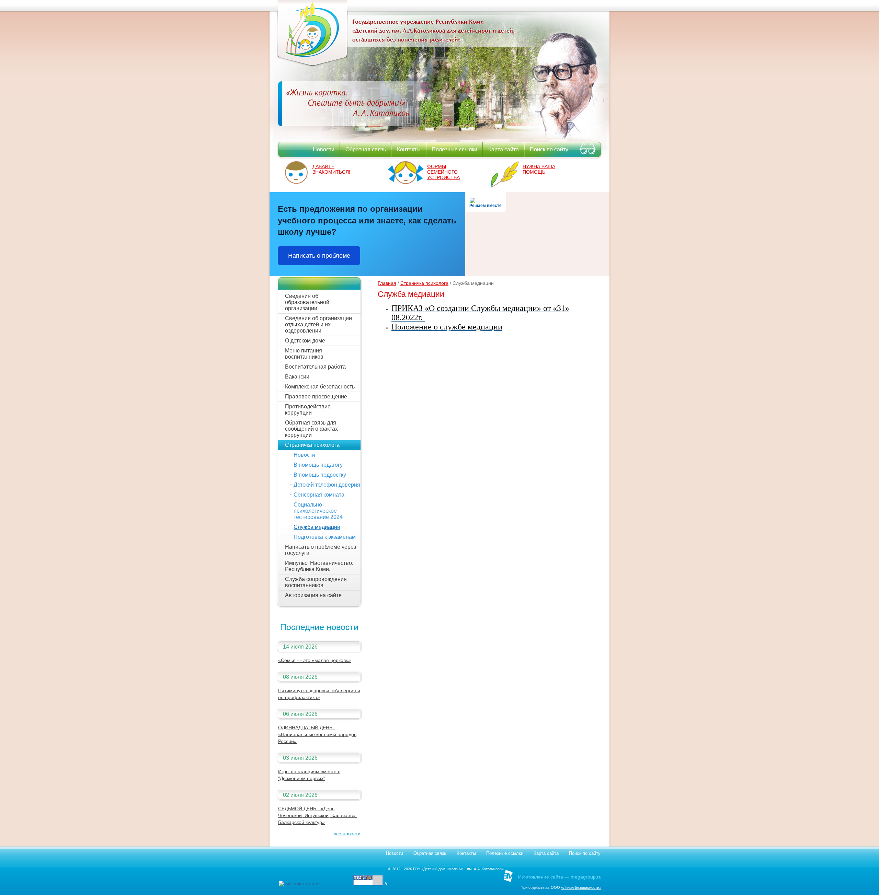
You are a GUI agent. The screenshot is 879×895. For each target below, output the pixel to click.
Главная (387, 283)
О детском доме (305, 341)
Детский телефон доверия (327, 485)
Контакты (409, 149)
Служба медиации (317, 527)
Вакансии (297, 377)
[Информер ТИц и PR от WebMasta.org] (299, 883)
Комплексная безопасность (320, 387)
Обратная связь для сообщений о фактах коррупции (311, 429)
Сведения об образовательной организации (307, 302)
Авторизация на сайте (313, 595)
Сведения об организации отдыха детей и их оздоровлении (318, 324)
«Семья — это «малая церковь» (314, 660)
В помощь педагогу (318, 465)
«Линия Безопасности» (581, 887)
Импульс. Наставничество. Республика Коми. (319, 566)
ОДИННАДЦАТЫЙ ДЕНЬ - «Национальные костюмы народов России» (317, 734)
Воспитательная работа (315, 367)
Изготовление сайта (540, 877)
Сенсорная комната (319, 495)
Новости (323, 149)
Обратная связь (365, 149)
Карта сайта (503, 149)
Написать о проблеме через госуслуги (320, 550)
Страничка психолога (312, 445)
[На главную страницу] (312, 65)
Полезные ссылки (454, 149)
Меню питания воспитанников (304, 354)
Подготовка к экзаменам (325, 537)
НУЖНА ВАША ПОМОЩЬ (539, 169)
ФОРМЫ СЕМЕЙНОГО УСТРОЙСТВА (443, 172)
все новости (347, 833)
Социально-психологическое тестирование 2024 (318, 511)
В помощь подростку (320, 475)
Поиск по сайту (549, 149)
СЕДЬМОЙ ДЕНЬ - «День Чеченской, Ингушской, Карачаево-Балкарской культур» (317, 815)
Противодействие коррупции (308, 410)
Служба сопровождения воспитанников (316, 582)
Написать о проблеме (319, 255)
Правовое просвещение (316, 396)
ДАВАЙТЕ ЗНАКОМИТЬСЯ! (331, 169)
